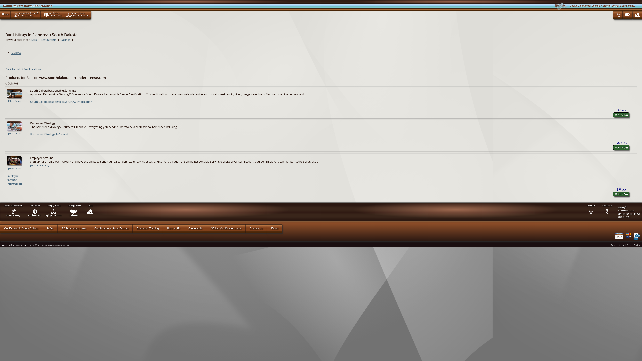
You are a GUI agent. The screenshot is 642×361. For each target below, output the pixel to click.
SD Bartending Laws (74, 228)
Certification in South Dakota (21, 228)
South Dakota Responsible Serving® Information (61, 102)
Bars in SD (173, 228)
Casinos (65, 40)
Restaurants (48, 40)
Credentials (195, 228)
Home (5, 14)
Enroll (274, 228)
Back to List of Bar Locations (23, 69)
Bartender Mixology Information (50, 134)
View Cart (590, 205)
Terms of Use (618, 245)
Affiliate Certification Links (225, 228)
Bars (34, 40)
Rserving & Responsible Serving (19, 245)
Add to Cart (622, 114)
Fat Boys (16, 52)
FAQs (49, 228)
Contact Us (256, 228)
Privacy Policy (633, 245)
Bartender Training (148, 228)
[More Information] (39, 165)
